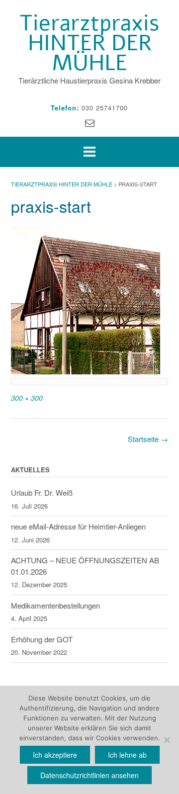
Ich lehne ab (127, 755)
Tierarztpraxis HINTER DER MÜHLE (89, 43)
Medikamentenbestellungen (55, 605)
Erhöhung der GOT (42, 639)
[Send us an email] (89, 122)
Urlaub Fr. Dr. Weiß (42, 492)
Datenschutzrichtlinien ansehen (89, 775)
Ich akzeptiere (55, 755)
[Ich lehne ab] (167, 740)
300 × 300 (27, 398)
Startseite (148, 439)
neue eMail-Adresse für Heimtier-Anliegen (78, 526)
